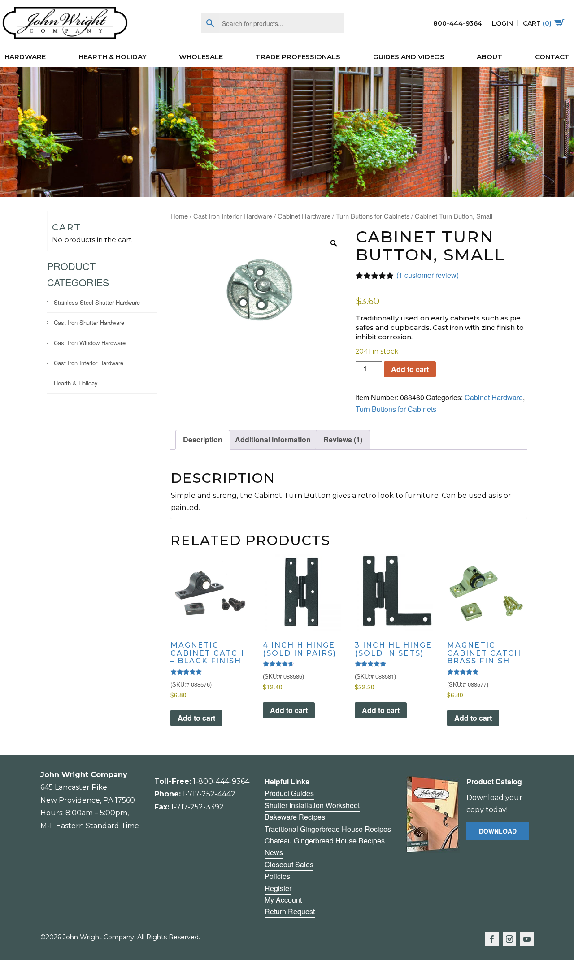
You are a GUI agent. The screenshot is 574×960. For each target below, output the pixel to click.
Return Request (290, 911)
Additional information (273, 439)
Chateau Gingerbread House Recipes (325, 840)
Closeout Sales (289, 864)
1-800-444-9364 (221, 781)
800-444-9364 (457, 23)
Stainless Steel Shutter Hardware (97, 302)
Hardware (25, 56)
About (489, 56)
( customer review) (427, 275)
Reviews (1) (342, 439)
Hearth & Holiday (112, 56)
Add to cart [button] (196, 718)
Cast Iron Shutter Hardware (89, 322)
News (274, 852)
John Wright (65, 23)
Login (502, 23)
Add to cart (410, 369)
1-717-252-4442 (209, 794)
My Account (283, 900)
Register (278, 888)
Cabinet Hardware (304, 216)
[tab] (202, 440)
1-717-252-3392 (197, 807)
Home (179, 216)
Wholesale (201, 56)
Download (498, 830)
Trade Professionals (298, 56)
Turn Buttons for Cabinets (372, 216)
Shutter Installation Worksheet (312, 805)
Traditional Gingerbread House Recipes (328, 829)
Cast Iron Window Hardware (90, 342)
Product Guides (289, 793)
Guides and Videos (408, 56)
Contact (552, 56)
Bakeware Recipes (295, 817)
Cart (537, 23)
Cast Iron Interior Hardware (88, 363)
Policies (277, 876)
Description (202, 439)
